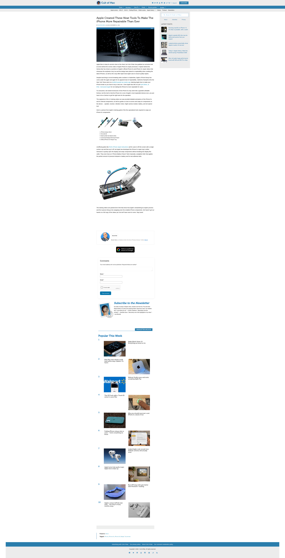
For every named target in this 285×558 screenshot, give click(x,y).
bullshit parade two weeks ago (121, 82)
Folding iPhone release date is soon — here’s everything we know (114, 433)
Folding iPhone (133, 10)
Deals (143, 7)
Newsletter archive (143, 329)
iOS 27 (121, 10)
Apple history (150, 10)
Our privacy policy (135, 544)
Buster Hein (101, 25)
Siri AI (126, 10)
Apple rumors (114, 10)
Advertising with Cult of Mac (120, 544)
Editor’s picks (142, 10)
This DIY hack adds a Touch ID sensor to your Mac (114, 396)
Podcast (164, 10)
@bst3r (146, 240)
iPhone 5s (117, 536)
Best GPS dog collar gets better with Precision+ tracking (138, 485)
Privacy (184, 19)
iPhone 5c (111, 536)
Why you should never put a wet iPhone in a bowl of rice (138, 414)
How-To (136, 7)
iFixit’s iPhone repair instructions (118, 147)
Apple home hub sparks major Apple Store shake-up (114, 467)
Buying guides (152, 7)
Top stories (127, 536)
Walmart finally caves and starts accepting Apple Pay (138, 378)
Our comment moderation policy (163, 544)
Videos (159, 10)
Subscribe (184, 3)
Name (102, 274)
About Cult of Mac (147, 544)
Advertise (174, 19)
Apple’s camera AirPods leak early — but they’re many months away (113, 504)
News (120, 7)
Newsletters (171, 10)
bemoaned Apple (105, 87)
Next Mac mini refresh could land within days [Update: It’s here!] (114, 361)
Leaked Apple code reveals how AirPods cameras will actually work (138, 450)
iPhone (106, 536)
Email (102, 280)
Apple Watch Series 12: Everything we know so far (137, 342)
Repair (122, 536)
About (165, 19)
